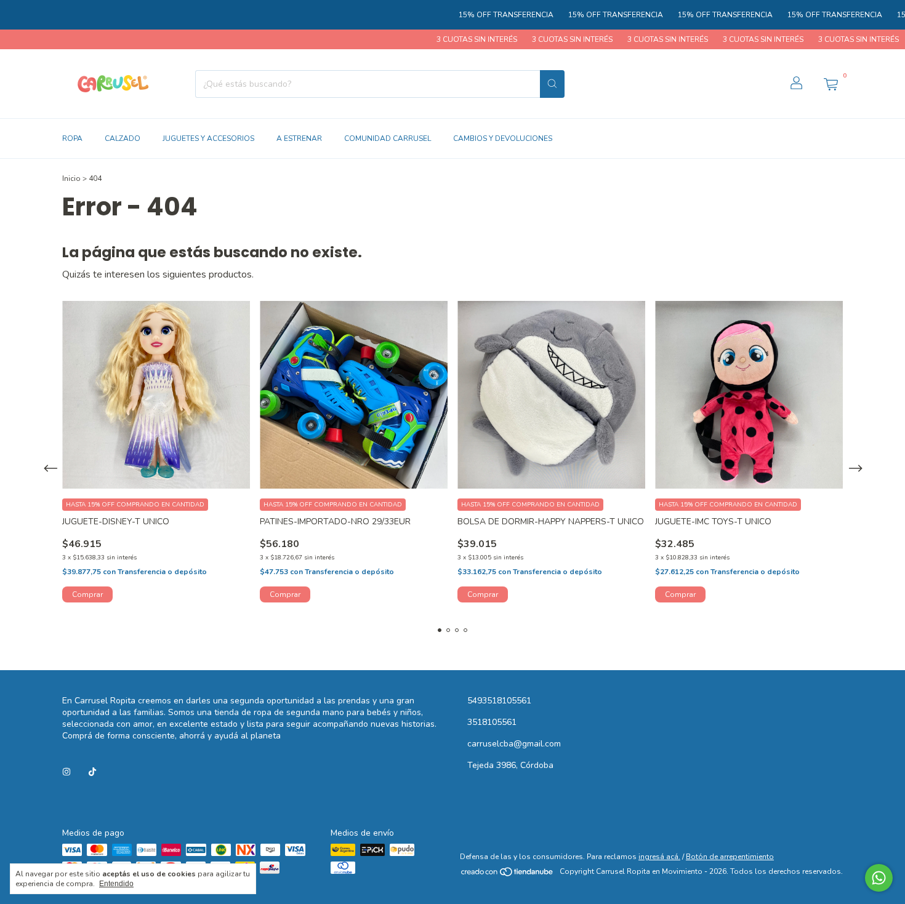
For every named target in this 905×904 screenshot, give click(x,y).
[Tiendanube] (507, 874)
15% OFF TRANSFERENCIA (481, 15)
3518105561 (492, 722)
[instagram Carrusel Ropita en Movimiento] (66, 772)
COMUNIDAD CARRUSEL (387, 138)
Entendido (116, 883)
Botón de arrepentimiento (730, 857)
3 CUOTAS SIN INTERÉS (450, 39)
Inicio (71, 178)
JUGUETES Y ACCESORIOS (208, 138)
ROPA (72, 138)
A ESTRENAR (299, 138)
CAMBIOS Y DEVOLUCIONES (502, 138)
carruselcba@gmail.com (514, 744)
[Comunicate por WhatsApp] (879, 878)
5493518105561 (499, 700)
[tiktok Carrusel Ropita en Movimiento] (92, 772)
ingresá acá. (659, 857)
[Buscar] (552, 84)
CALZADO (122, 138)
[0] (830, 83)
